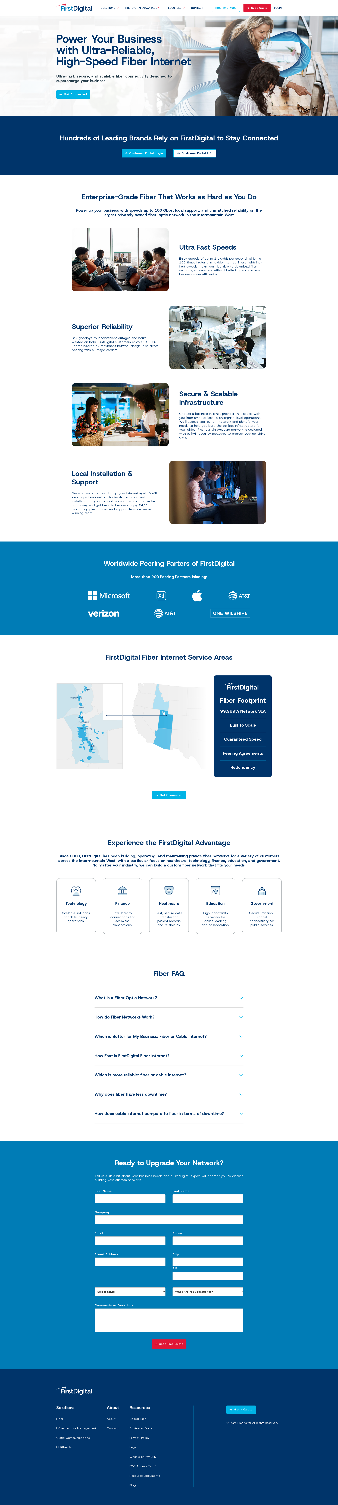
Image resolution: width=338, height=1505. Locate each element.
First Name (103, 1191)
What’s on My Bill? (143, 1457)
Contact (197, 7)
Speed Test (138, 1419)
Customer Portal (141, 1428)
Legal (133, 1447)
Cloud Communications (73, 1438)
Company (102, 1212)
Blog (133, 1485)
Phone (177, 1233)
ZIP (175, 1268)
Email (99, 1233)
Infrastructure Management (76, 1428)
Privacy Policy (139, 1438)
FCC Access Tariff (143, 1466)
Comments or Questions (114, 1305)
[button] (110, 8)
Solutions (108, 7)
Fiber (60, 1419)
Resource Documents (145, 1476)
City (176, 1254)
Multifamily (64, 1447)
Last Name (181, 1191)
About (111, 1419)
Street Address (107, 1254)
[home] (74, 8)
